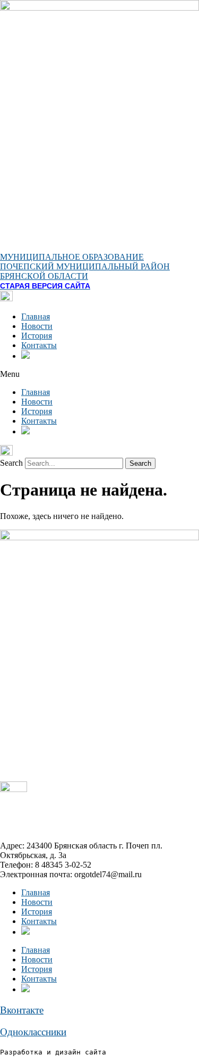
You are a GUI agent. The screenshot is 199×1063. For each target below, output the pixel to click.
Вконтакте (22, 1010)
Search (11, 462)
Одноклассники (33, 1031)
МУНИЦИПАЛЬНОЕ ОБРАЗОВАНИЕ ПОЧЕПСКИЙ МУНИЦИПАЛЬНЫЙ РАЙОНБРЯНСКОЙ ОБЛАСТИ (85, 266)
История (36, 335)
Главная (35, 316)
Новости (37, 326)
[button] (99, 374)
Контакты (39, 345)
